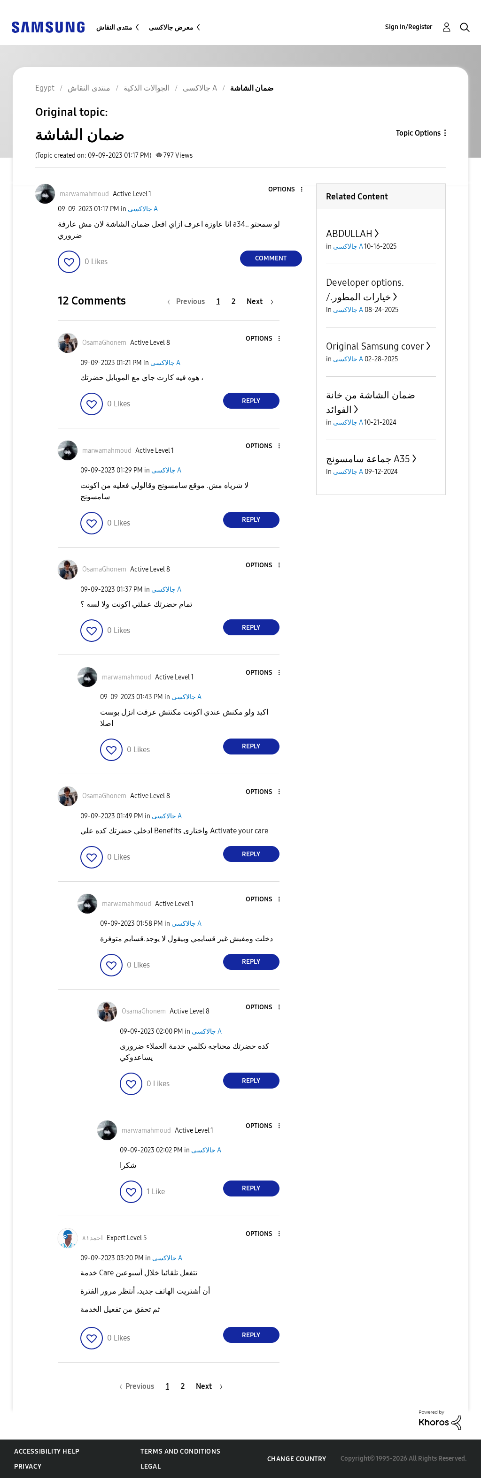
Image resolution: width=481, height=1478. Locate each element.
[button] (285, 189)
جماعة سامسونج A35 (368, 459)
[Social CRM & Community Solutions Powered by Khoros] (440, 1419)
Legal (150, 1466)
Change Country (296, 1459)
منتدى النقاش (114, 27)
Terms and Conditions (180, 1451)
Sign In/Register (409, 27)
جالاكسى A (143, 209)
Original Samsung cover (375, 346)
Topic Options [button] (418, 133)
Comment (271, 258)
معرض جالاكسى (171, 27)
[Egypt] (48, 26)
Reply (251, 401)
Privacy (27, 1466)
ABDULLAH (349, 233)
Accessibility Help (46, 1451)
